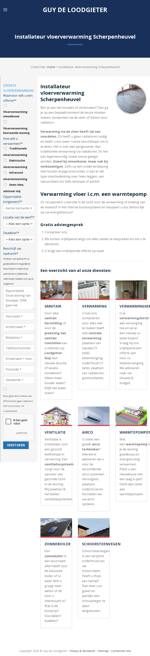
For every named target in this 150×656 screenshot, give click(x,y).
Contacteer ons (121, 651)
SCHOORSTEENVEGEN (101, 544)
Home (51, 67)
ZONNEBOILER (58, 544)
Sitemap (103, 651)
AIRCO (87, 432)
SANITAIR (53, 306)
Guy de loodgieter (75, 10)
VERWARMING (94, 306)
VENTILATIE (55, 432)
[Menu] (5, 9)
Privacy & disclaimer (82, 651)
